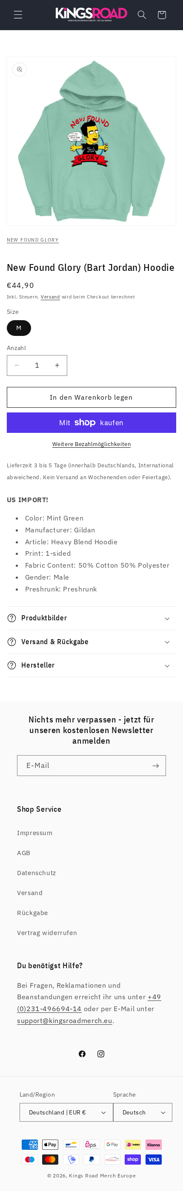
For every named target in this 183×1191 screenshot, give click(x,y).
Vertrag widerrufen (47, 933)
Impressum (35, 833)
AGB (24, 853)
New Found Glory (33, 240)
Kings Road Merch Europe (102, 1175)
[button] (18, 15)
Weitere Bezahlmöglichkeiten (91, 444)
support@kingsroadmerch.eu (64, 1020)
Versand (50, 297)
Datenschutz (36, 873)
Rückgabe (32, 913)
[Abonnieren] (156, 765)
